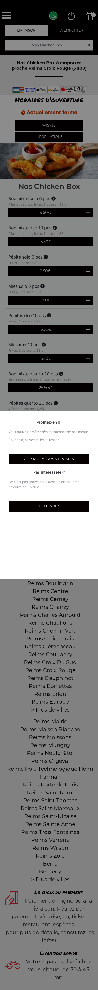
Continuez (49, 506)
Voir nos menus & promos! (49, 459)
